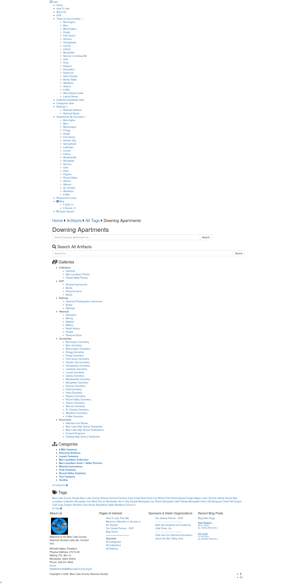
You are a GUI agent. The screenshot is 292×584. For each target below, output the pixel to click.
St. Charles (69, 187)
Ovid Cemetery (74, 389)
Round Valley (70, 177)
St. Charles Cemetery (77, 409)
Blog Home (112, 531)
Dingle (66, 32)
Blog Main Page (206, 518)
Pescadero (69, 69)
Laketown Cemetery (76, 369)
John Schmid (209, 498)
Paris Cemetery (74, 392)
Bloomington (70, 28)
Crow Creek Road (137, 498)
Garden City (69, 140)
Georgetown (69, 42)
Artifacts (74, 220)
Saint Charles (70, 76)
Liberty (66, 49)
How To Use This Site (117, 518)
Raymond (68, 72)
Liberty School (225, 498)
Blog (61, 201)
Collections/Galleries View (70, 99)
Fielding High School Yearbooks (83, 436)
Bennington (69, 22)
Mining (69, 318)
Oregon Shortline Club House (80, 504)
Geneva (67, 39)
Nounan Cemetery (75, 386)
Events (70, 208)
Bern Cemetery (74, 345)
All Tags (93, 220)
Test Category (67, 476)
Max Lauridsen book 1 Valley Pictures (80, 463)
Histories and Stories (77, 423)
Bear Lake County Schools (94, 498)
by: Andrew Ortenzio (208, 538)
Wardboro (68, 83)
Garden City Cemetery (78, 362)
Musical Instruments (76, 284)
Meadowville (69, 157)
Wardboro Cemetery (76, 413)
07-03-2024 (203, 536)
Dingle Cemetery (75, 355)
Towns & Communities (68, 18)
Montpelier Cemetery (77, 382)
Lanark (67, 45)
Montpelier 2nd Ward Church (90, 501)
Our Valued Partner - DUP (120, 528)
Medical (70, 321)
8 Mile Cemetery (74, 416)
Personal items (74, 291)
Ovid (65, 59)
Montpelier (69, 52)
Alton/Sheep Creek (73, 93)
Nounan (67, 164)
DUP (58, 15)
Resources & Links (66, 198)
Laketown (68, 147)
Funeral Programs (75, 433)
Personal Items (74, 335)
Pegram (67, 66)
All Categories (59, 485)
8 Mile (66, 194)
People (69, 331)
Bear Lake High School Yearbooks (84, 426)
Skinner (67, 184)
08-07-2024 (203, 525)
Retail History (73, 328)
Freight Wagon (194, 498)
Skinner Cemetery (75, 406)
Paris (66, 62)
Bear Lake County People (66, 498)
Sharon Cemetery (75, 402)
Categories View (65, 103)
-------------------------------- (168, 521)
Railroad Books (71, 113)
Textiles (63, 480)
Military (69, 325)
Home (59, 5)
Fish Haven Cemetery (77, 358)
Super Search (66, 211)
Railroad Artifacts (72, 110)
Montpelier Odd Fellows (176, 501)
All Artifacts (112, 548)
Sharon (67, 86)
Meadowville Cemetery (78, 379)
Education (71, 315)
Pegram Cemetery (75, 396)
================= (117, 535)
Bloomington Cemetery (78, 348)
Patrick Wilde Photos (77, 277)
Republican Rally (105, 504)
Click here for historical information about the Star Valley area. (173, 536)
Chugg (66, 130)
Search (206, 237)
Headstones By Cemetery (70, 116)
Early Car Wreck (156, 498)
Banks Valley (70, 79)
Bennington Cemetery (77, 342)
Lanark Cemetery (75, 372)
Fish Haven (69, 35)
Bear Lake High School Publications (85, 429)
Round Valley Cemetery (78, 399)
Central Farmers (118, 498)
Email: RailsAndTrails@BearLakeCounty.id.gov (71, 567)
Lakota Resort (70, 96)
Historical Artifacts (69, 452)
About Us (61, 12)
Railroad (61, 106)
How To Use (62, 8)
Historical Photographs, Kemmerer (84, 301)
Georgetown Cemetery (78, 365)
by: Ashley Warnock (208, 527)
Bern (65, 25)
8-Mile (66, 89)
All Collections (113, 545)
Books (69, 287)
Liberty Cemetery (75, 375)
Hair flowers (205, 522)
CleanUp (70, 271)
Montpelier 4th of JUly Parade (122, 501)
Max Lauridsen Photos (78, 274)
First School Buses (175, 498)
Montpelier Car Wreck (151, 501)
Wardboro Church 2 (125, 504)
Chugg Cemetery (75, 352)
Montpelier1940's (198, 501)
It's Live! (203, 533)
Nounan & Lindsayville (75, 55)
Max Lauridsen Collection (74, 459)
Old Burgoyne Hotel (218, 501)
